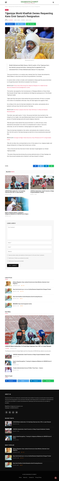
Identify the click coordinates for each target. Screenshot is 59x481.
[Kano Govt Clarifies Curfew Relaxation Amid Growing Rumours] (8, 298)
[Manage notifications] (55, 478)
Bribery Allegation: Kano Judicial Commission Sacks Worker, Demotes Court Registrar (31, 283)
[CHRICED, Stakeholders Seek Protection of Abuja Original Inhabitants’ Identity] (42, 182)
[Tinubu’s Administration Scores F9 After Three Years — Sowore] (8, 369)
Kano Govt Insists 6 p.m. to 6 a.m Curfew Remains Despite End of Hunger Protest (32, 289)
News (7, 9)
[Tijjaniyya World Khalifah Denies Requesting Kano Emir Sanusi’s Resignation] (29, 43)
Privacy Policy (38, 477)
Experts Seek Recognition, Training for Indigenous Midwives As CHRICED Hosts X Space (16, 213)
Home (6, 6)
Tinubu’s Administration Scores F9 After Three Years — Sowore (28, 368)
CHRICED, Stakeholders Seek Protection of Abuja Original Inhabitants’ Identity (42, 191)
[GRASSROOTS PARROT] (29, 2)
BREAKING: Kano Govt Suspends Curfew (22, 303)
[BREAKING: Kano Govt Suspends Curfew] (8, 305)
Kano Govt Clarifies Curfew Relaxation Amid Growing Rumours (27, 296)
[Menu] (6, 2)
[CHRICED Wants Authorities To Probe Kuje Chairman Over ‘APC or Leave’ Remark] (17, 182)
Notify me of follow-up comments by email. (19, 258)
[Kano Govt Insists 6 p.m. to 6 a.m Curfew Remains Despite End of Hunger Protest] (8, 290)
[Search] (53, 2)
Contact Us (31, 477)
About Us (25, 477)
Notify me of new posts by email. (16, 261)
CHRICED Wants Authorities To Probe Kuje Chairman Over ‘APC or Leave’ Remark (15, 191)
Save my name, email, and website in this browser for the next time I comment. (26, 255)
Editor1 (11, 20)
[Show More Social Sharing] (37, 24)
